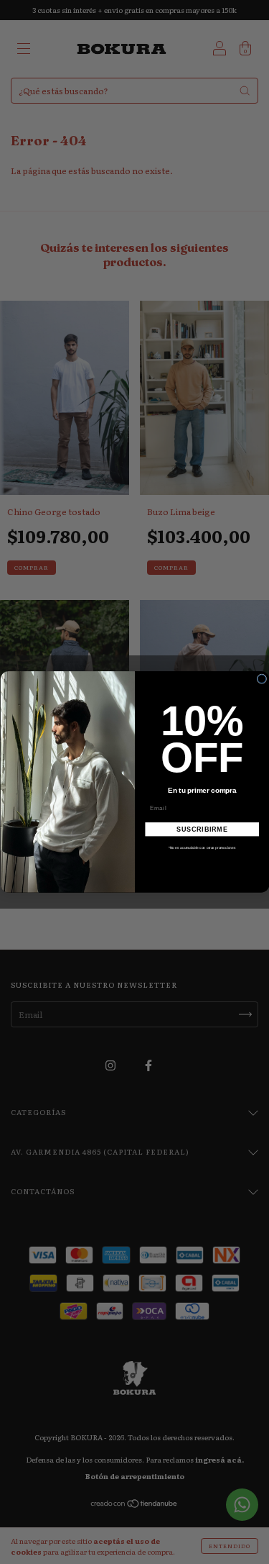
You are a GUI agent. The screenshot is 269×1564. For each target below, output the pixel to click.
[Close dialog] (262, 679)
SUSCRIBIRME (201, 829)
